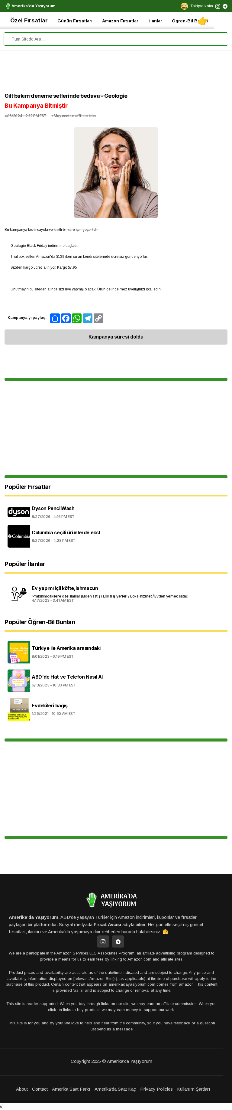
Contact (40, 1089)
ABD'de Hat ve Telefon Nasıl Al (67, 677)
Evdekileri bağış (50, 706)
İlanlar (155, 20)
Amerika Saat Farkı (71, 1089)
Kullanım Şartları (193, 1089)
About (22, 1089)
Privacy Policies (156, 1089)
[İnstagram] (103, 941)
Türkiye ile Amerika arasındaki (66, 648)
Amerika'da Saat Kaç (115, 1089)
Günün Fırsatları (74, 20)
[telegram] (225, 6)
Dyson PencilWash (53, 508)
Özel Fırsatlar (29, 20)
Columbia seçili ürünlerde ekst (66, 532)
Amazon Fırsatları (121, 20)
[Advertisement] (116, 73)
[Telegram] (118, 941)
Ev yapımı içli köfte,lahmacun (65, 588)
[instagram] (217, 6)
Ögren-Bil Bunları (191, 20)
